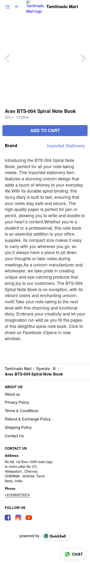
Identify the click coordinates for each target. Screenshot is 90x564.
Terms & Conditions (21, 410)
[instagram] (18, 517)
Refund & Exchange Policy (28, 419)
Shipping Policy (18, 427)
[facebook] (8, 517)
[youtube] (29, 517)
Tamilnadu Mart (62, 6)
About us (12, 394)
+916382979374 (17, 494)
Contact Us (14, 435)
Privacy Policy (17, 402)
